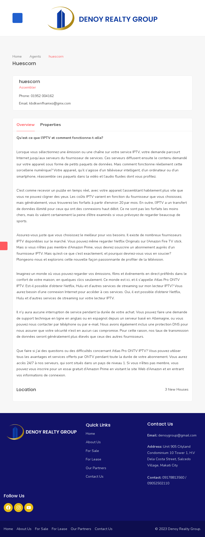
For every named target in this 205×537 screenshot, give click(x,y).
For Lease (93, 459)
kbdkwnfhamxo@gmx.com (50, 103)
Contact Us (95, 476)
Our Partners (96, 468)
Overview (25, 124)
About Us (93, 442)
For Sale (92, 450)
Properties (50, 124)
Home (17, 56)
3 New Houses (176, 389)
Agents (35, 56)
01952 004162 (42, 96)
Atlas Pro (161, 279)
